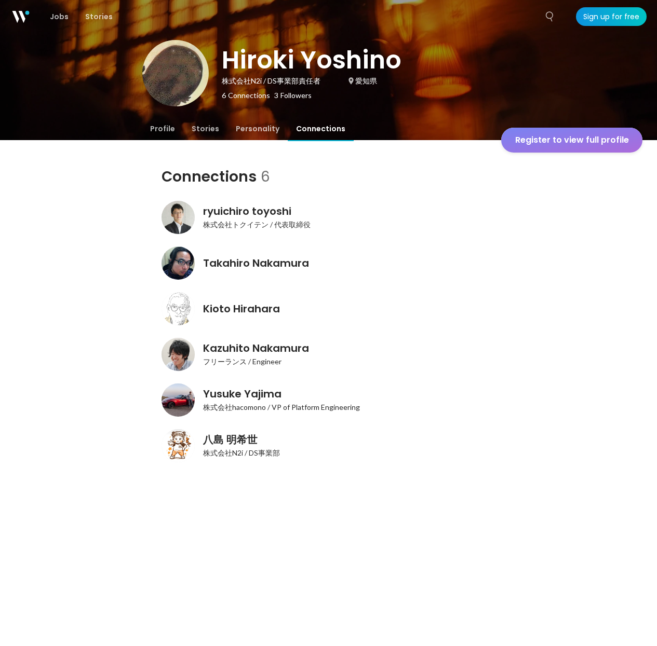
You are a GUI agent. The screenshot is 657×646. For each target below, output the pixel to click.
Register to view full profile (572, 140)
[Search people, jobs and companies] (550, 16)
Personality (257, 128)
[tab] (162, 128)
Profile (162, 128)
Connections (320, 128)
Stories (205, 128)
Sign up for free (611, 16)
